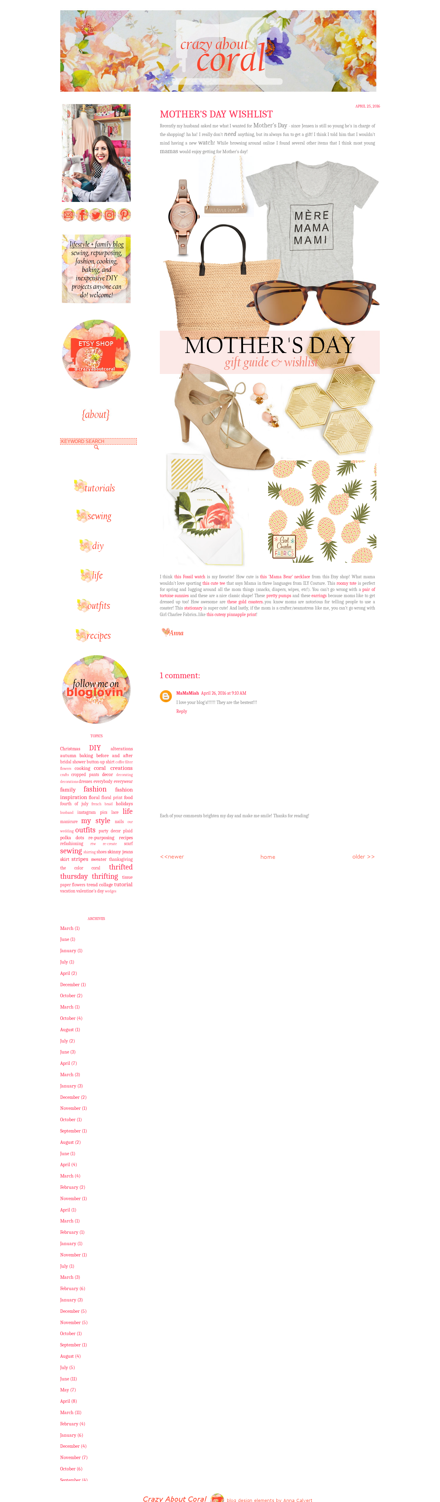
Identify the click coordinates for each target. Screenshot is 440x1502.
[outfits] (96, 611)
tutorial (123, 884)
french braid (102, 804)
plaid (128, 831)
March (67, 928)
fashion (95, 789)
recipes (126, 838)
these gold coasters (245, 601)
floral (94, 797)
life (128, 811)
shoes (102, 852)
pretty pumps (279, 595)
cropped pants (85, 774)
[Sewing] (96, 521)
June (64, 939)
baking (86, 756)
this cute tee (213, 583)
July (64, 962)
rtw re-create (103, 844)
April (65, 973)
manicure (69, 821)
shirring (90, 852)
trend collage (100, 885)
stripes (80, 859)
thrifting (105, 876)
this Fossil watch (189, 576)
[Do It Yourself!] (96, 551)
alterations (122, 749)
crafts (64, 775)
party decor (110, 831)
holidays (124, 804)
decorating (124, 775)
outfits (85, 830)
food (128, 797)
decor (107, 774)
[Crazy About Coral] (96, 302)
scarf (128, 843)
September (70, 1131)
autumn (68, 756)
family (68, 789)
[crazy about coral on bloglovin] (96, 722)
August (67, 1030)
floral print (111, 797)
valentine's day (90, 891)
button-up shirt (100, 762)
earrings (319, 595)
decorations (69, 782)
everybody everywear (113, 781)
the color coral (80, 868)
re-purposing (101, 838)
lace (115, 812)
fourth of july (74, 803)
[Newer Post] (172, 856)
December (70, 985)
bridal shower (73, 762)
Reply (181, 711)
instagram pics (92, 812)
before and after (114, 756)
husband (67, 812)
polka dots (72, 838)
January (68, 951)
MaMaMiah (187, 693)
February (69, 1187)
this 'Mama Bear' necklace (285, 576)
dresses (85, 781)
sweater (99, 859)
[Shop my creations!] (96, 387)
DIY (95, 747)
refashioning (71, 843)
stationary (194, 608)
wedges (110, 891)
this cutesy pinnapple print (231, 614)
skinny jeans (120, 852)
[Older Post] (363, 856)
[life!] (96, 581)
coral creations (113, 768)
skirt (64, 859)
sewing (71, 850)
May (64, 1390)
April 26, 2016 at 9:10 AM (223, 693)
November (70, 1108)
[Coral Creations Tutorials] (96, 491)
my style (95, 820)
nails (119, 821)
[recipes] (96, 641)
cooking (82, 768)
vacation (67, 891)
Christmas (70, 749)
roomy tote (346, 583)
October (68, 996)
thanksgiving (121, 859)
